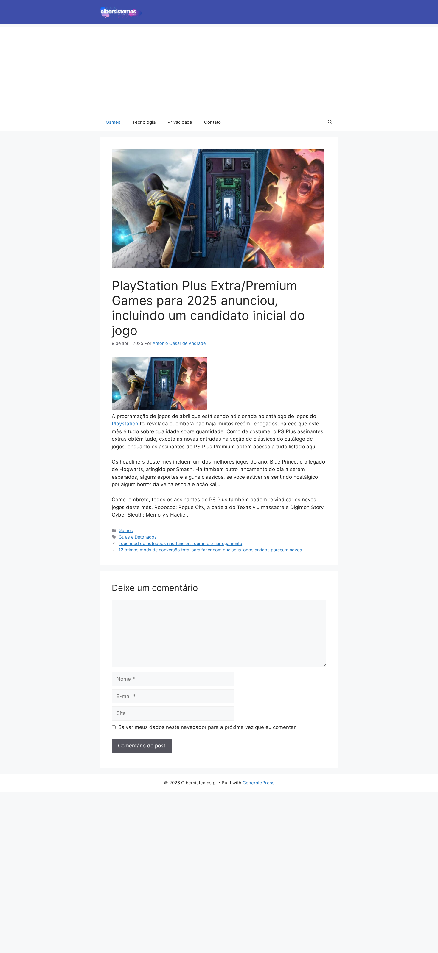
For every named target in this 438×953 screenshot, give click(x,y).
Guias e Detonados (138, 536)
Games (113, 122)
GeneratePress (258, 782)
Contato (212, 122)
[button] (330, 122)
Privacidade (179, 122)
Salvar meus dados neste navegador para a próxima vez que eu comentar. (207, 727)
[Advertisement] (219, 68)
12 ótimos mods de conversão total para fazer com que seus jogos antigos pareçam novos (210, 549)
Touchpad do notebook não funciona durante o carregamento (180, 543)
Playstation (125, 424)
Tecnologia (144, 122)
